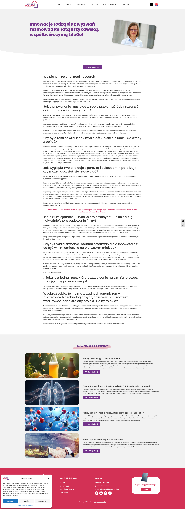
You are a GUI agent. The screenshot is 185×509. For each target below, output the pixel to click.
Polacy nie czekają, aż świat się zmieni (101, 358)
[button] (49, 478)
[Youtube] (101, 493)
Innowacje (80, 4)
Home (58, 4)
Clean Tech (93, 4)
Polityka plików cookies (25, 505)
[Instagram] (96, 493)
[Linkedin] (105, 493)
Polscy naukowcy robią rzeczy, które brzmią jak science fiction (113, 413)
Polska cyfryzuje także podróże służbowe (103, 439)
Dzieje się (125, 4)
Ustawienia (42, 501)
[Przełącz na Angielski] (156, 3)
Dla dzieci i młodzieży (109, 4)
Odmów (26, 501)
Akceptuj (10, 501)
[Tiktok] (110, 493)
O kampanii (68, 4)
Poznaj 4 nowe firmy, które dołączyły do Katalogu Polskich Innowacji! (117, 386)
